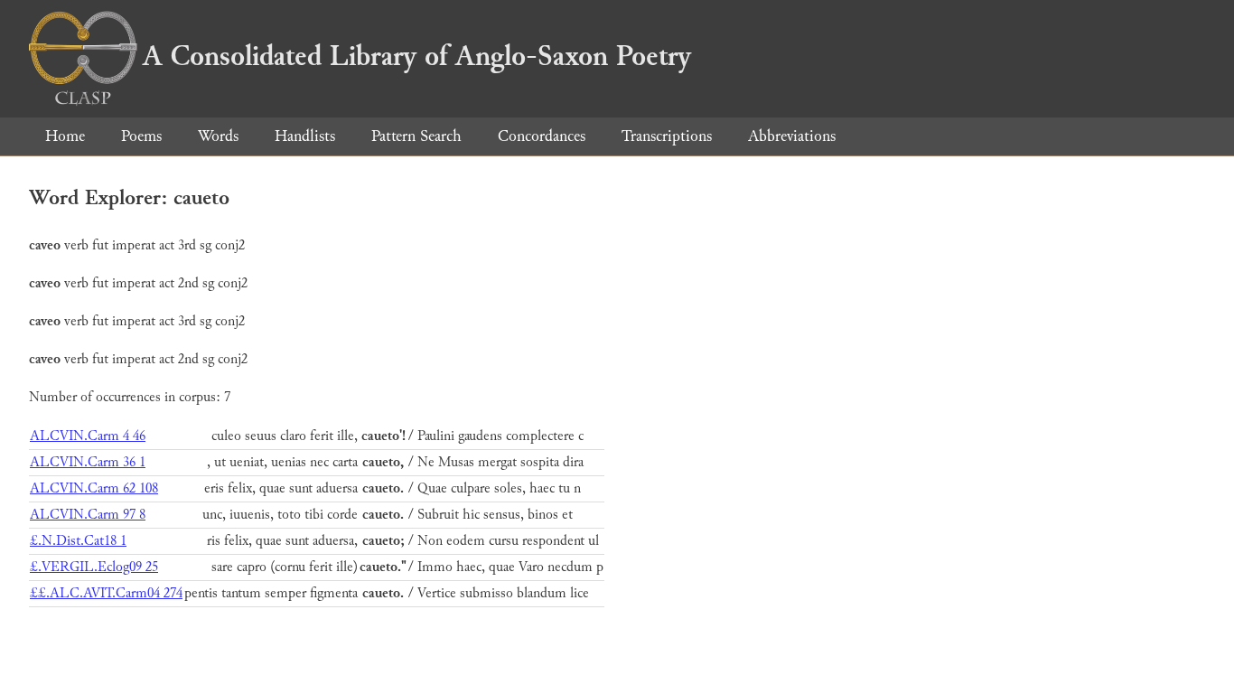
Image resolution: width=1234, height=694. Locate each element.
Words (218, 136)
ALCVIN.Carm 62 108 (94, 488)
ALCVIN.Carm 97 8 (87, 514)
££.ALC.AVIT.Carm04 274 (106, 593)
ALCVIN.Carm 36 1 (87, 462)
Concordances (541, 136)
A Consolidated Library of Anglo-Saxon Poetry (417, 56)
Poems (141, 136)
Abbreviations (792, 136)
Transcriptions (667, 136)
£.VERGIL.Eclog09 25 (94, 567)
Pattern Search (416, 136)
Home (65, 136)
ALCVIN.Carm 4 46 (87, 436)
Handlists (305, 136)
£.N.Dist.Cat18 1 (78, 540)
